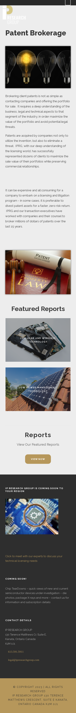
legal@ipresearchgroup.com (23, 659)
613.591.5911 (15, 651)
